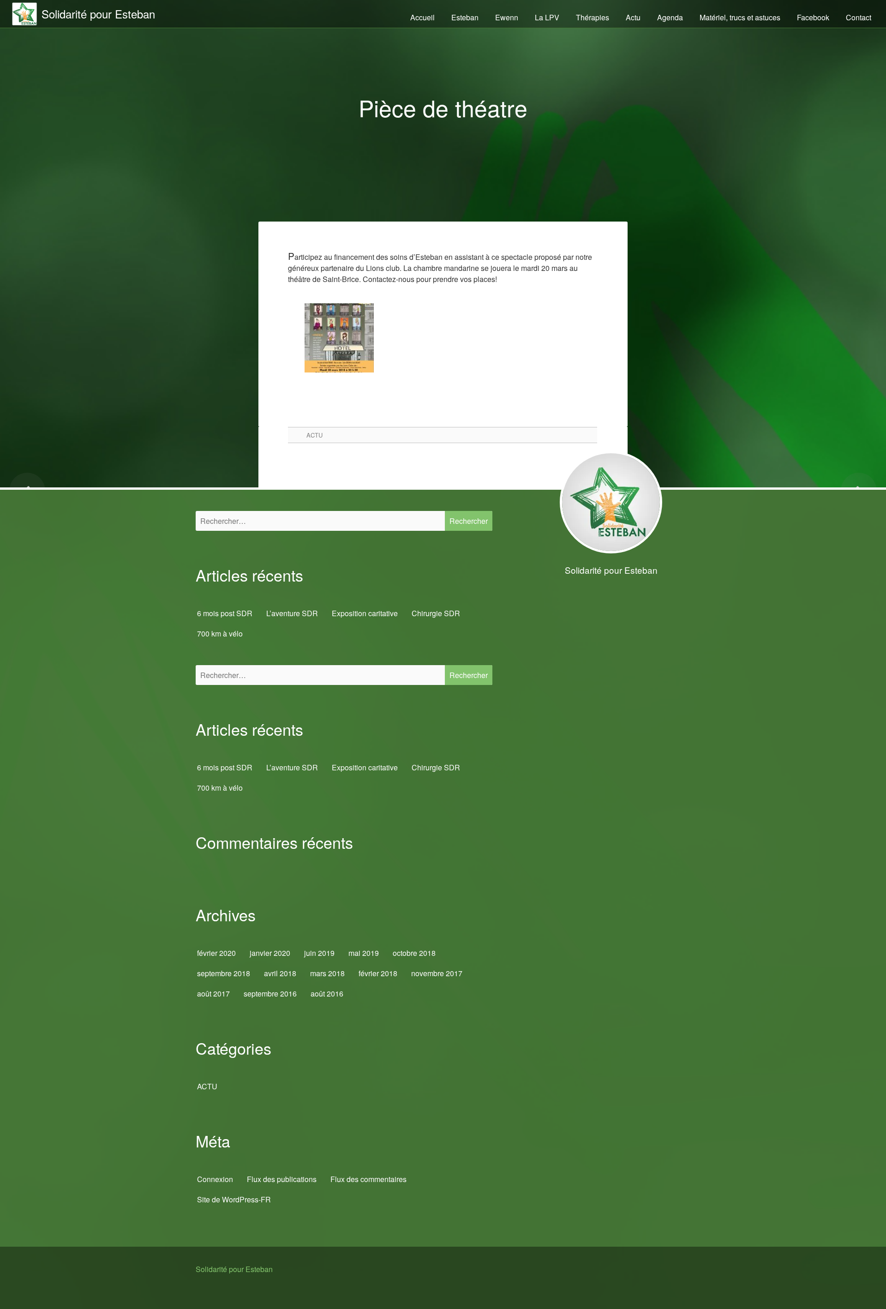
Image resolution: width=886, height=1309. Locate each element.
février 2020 (216, 953)
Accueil (422, 17)
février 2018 (378, 973)
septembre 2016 (270, 993)
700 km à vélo (220, 633)
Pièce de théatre (443, 107)
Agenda (670, 17)
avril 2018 (280, 973)
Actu (633, 17)
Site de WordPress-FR (234, 1199)
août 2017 (213, 993)
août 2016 (327, 993)
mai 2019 (363, 953)
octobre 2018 (414, 953)
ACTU (314, 435)
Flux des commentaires (368, 1179)
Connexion (215, 1179)
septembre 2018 (223, 973)
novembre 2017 (436, 973)
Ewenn (506, 17)
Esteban (465, 17)
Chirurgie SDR (436, 613)
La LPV (547, 17)
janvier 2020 (270, 953)
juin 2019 (319, 953)
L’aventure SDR (292, 613)
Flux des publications (282, 1179)
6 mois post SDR (224, 613)
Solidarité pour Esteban (234, 1269)
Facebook (813, 17)
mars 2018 (327, 973)
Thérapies (592, 17)
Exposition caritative (365, 613)
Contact (858, 17)
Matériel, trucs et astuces (740, 17)
